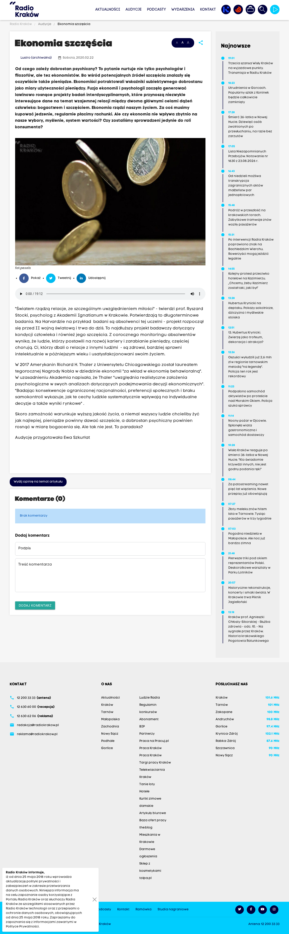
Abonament (148, 719)
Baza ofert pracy (152, 820)
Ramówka (143, 909)
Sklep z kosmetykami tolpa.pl (150, 871)
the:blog (145, 827)
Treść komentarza (35, 564)
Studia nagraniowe (173, 909)
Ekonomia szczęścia (73, 24)
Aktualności (107, 10)
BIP (142, 726)
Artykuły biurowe (152, 813)
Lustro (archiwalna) (36, 58)
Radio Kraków (21, 24)
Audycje (134, 10)
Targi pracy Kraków (155, 762)
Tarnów (107, 712)
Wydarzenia (183, 10)
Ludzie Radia (149, 697)
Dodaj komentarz (35, 605)
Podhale (107, 741)
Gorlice (107, 748)
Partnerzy (147, 734)
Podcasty (156, 10)
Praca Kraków (150, 748)
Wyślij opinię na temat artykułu (38, 481)
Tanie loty (147, 784)
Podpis (24, 548)
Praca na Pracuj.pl (154, 741)
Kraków (107, 705)
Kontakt (208, 10)
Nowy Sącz (109, 734)
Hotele (144, 791)
